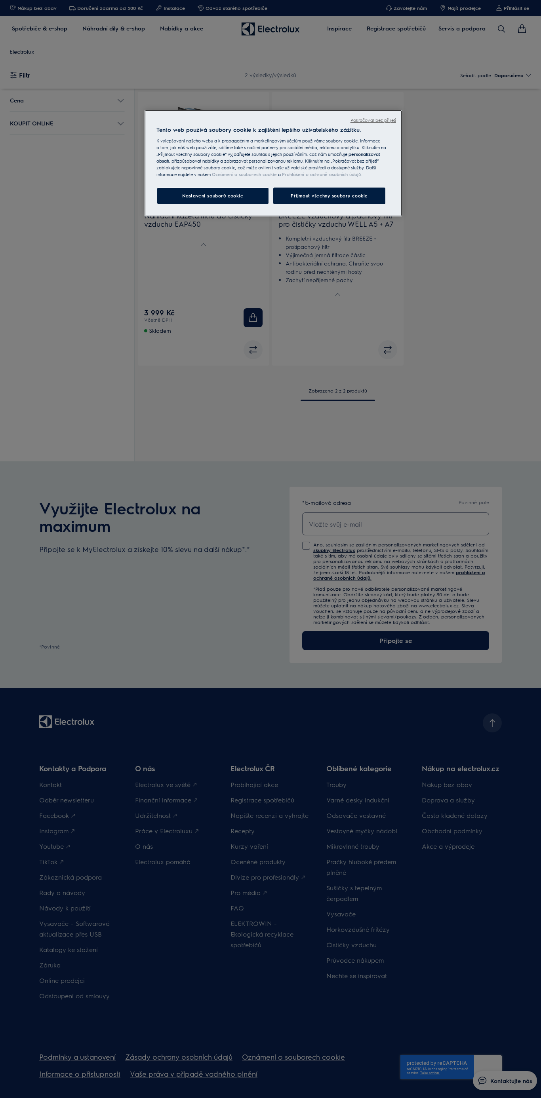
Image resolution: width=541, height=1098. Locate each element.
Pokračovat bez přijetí (373, 120)
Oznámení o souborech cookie (244, 174)
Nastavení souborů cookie (213, 196)
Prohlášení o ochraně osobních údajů (321, 174)
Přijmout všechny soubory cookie (329, 196)
